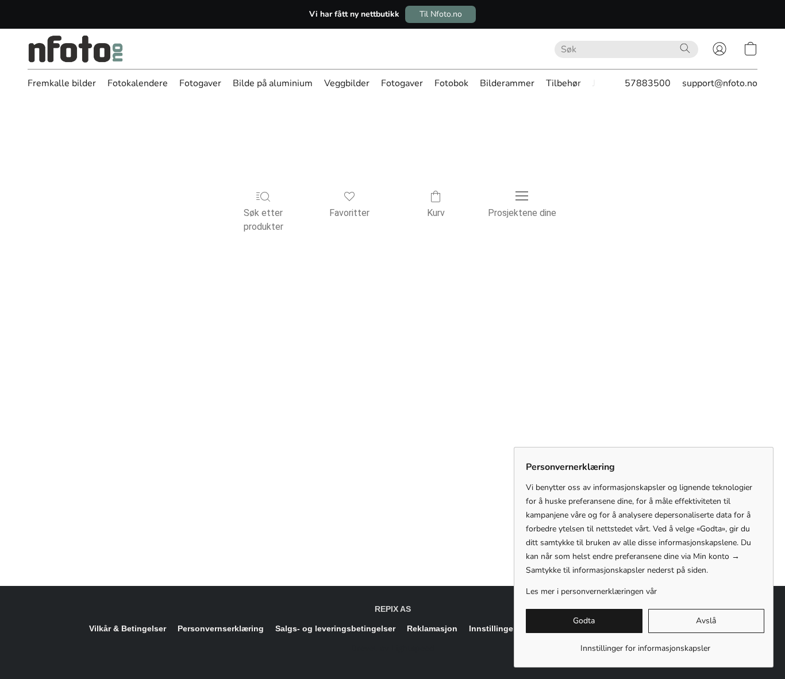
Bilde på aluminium (273, 83)
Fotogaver (200, 83)
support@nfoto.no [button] (719, 83)
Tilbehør (563, 83)
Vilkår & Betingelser (127, 628)
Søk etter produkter (263, 219)
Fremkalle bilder (62, 83)
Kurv (436, 212)
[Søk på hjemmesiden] (685, 48)
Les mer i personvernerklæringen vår (591, 591)
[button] (440, 14)
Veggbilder (347, 83)
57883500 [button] (648, 83)
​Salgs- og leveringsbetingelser (335, 628)
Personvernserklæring (221, 628)
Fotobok (451, 83)
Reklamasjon (432, 628)
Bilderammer (507, 83)
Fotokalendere (137, 83)
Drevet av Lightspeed (392, 648)
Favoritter (349, 212)
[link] (645, 644)
